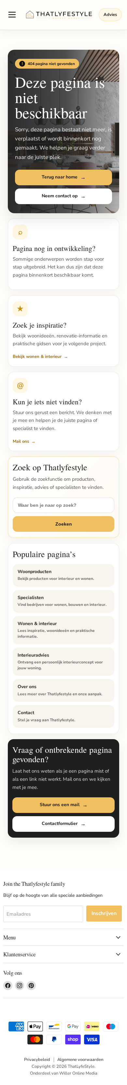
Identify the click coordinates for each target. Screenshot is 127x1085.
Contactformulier (60, 823)
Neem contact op (60, 196)
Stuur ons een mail (59, 805)
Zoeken (63, 524)
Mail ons (21, 441)
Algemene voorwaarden (80, 1060)
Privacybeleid (37, 1060)
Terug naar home (60, 177)
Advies (110, 15)
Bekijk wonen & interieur (37, 356)
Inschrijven (104, 913)
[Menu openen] (12, 14)
